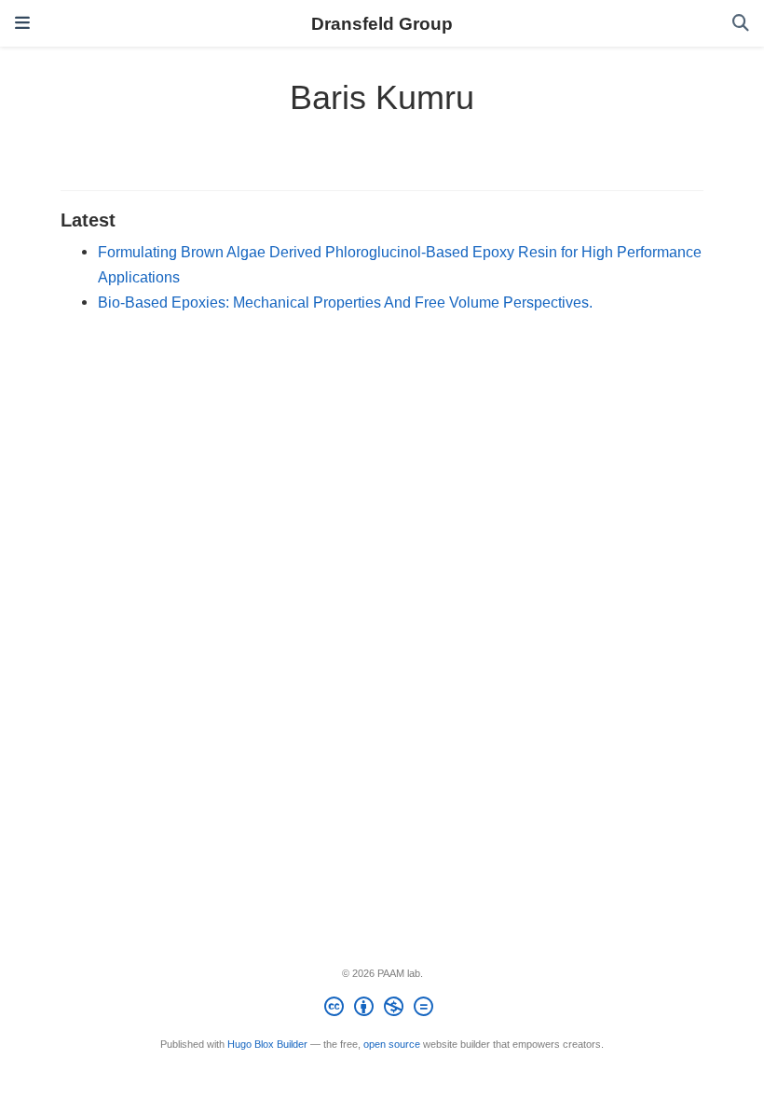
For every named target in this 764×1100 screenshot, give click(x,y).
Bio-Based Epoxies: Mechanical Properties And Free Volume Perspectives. (345, 302)
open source (391, 1044)
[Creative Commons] (382, 1009)
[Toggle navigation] (22, 23)
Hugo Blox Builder (267, 1044)
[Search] (740, 23)
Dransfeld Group (382, 23)
